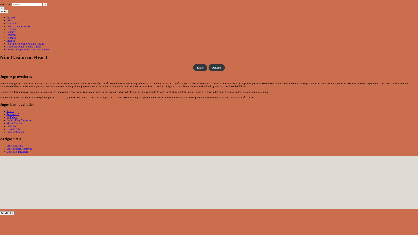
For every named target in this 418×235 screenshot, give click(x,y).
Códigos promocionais (18, 26)
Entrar (200, 67)
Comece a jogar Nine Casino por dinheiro (28, 49)
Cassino (11, 17)
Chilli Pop (12, 126)
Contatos (11, 37)
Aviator (10, 111)
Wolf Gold (12, 117)
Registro (216, 67)
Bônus (10, 20)
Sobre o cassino (15, 145)
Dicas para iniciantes (17, 151)
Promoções (12, 23)
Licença (11, 40)
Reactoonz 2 (13, 114)
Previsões (11, 34)
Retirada (11, 32)
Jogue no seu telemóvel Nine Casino (25, 43)
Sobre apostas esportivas (19, 148)
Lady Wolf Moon (15, 132)
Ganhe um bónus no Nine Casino (24, 46)
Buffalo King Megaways (19, 120)
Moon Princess (14, 123)
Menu (4, 11)
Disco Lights (13, 129)
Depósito (11, 29)
